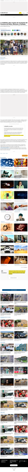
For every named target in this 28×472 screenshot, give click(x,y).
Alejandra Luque (2, 315)
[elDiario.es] (4, 461)
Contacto (14, 470)
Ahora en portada (3, 342)
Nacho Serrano (15, 376)
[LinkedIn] (18, 30)
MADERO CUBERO (16, 456)
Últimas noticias (3, 412)
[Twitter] (17, 30)
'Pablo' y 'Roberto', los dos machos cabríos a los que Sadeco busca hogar (20, 386)
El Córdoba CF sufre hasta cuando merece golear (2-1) (20, 375)
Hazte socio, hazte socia (14, 465)
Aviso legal (14, 469)
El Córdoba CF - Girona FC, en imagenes (20, 455)
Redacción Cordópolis (2, 57)
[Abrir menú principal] (27, 12)
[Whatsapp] (12, 30)
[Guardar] (20, 30)
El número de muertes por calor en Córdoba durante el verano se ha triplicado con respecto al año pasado (20, 352)
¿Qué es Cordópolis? (14, 468)
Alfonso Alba (15, 315)
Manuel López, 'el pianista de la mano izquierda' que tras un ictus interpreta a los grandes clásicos (7, 387)
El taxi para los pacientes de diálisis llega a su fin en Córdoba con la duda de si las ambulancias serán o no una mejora (7, 314)
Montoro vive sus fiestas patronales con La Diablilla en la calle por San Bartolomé (6, 328)
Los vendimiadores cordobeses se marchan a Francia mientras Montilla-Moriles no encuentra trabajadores (20, 314)
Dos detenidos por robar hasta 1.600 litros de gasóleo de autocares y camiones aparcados (7, 339)
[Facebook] (14, 30)
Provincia (1, 153)
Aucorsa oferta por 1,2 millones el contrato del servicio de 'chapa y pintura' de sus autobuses (20, 363)
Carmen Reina (15, 364)
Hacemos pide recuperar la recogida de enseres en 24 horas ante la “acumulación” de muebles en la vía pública (20, 328)
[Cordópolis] (4, 460)
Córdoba (4, 153)
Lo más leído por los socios (4, 292)
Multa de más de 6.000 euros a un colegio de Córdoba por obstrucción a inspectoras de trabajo (20, 302)
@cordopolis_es (2, 59)
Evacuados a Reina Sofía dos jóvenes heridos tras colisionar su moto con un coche (7, 398)
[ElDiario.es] (25, 14)
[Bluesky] (15, 30)
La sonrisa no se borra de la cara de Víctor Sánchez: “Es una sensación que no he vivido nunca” (7, 375)
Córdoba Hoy (3, 14)
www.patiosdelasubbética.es (5, 147)
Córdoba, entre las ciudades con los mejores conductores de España (20, 339)
